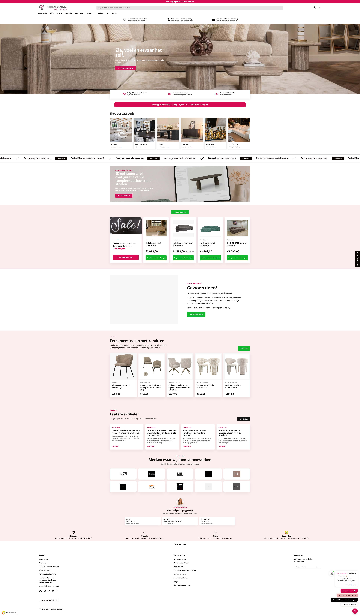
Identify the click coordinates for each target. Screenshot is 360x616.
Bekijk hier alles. (180, 212)
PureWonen (47, 609)
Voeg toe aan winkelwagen (156, 258)
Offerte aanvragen (196, 314)
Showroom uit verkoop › (125, 257)
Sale (107, 13)
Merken (114, 13)
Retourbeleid (178, 567)
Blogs (176, 582)
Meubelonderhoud (180, 578)
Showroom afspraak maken (137, 19)
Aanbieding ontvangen (182, 585)
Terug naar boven (180, 544)
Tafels (51, 13)
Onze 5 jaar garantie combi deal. (185, 570)
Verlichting (68, 13)
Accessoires (79, 13)
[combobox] (189, 8)
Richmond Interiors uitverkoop (227, 19)
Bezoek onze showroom (125, 68)
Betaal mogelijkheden (182, 563)
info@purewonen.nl (52, 586)
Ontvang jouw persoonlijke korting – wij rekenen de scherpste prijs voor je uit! (180, 105)
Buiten (100, 13)
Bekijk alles (244, 348)
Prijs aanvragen (358, 259)
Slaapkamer (91, 13)
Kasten (59, 13)
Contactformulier (180, 574)
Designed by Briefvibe (57, 609)
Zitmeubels (42, 13)
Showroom (14, 158)
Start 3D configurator (123, 195)
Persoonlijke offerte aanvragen (182, 19)
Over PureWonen (180, 559)
